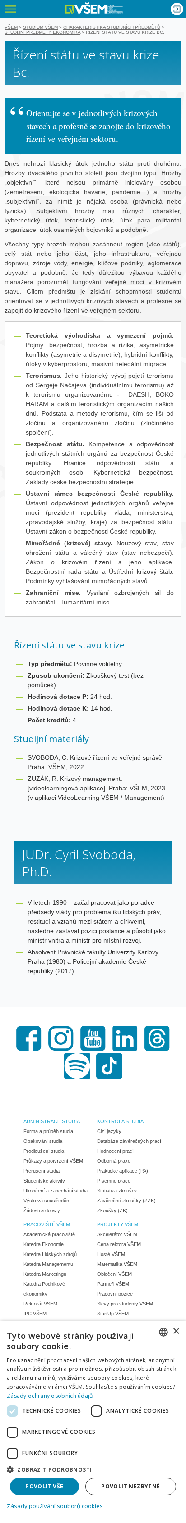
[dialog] (93, 1422)
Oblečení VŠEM (114, 1274)
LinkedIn (125, 1038)
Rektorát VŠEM (40, 1303)
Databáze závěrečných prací (129, 1141)
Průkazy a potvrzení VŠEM (53, 1161)
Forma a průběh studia (48, 1131)
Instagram (61, 1038)
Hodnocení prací (115, 1151)
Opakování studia (42, 1141)
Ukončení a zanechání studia (55, 1190)
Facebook (29, 1038)
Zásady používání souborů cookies (55, 1506)
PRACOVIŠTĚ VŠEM (46, 1224)
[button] (93, 1469)
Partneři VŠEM (113, 1284)
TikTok (109, 1066)
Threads (157, 1038)
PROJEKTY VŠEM (117, 1224)
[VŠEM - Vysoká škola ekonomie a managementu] (94, 8)
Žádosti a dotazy (41, 1210)
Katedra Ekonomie (43, 1244)
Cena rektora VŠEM (119, 1244)
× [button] (175, 1331)
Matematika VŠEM (117, 1264)
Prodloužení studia (43, 1151)
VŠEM (11, 27)
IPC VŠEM (34, 1313)
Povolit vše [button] (44, 1486)
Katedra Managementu (48, 1264)
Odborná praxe (113, 1161)
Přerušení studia (41, 1171)
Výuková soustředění (46, 1200)
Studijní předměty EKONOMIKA (42, 32)
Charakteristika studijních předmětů (111, 27)
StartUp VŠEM (113, 1313)
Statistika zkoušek (117, 1190)
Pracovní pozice (115, 1293)
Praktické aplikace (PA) (122, 1171)
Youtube (93, 1038)
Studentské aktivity (44, 1180)
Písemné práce (113, 1180)
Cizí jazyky (109, 1131)
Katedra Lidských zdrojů (50, 1254)
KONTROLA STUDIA (120, 1121)
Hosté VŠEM (111, 1254)
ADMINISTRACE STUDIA (51, 1121)
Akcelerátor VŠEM (117, 1234)
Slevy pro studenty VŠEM (125, 1303)
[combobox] (163, 1332)
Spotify (77, 1066)
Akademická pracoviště (49, 1234)
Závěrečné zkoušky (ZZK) (126, 1200)
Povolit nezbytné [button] (130, 1486)
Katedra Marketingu (44, 1274)
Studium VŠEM (40, 27)
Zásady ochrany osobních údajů (50, 1396)
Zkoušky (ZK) (112, 1210)
